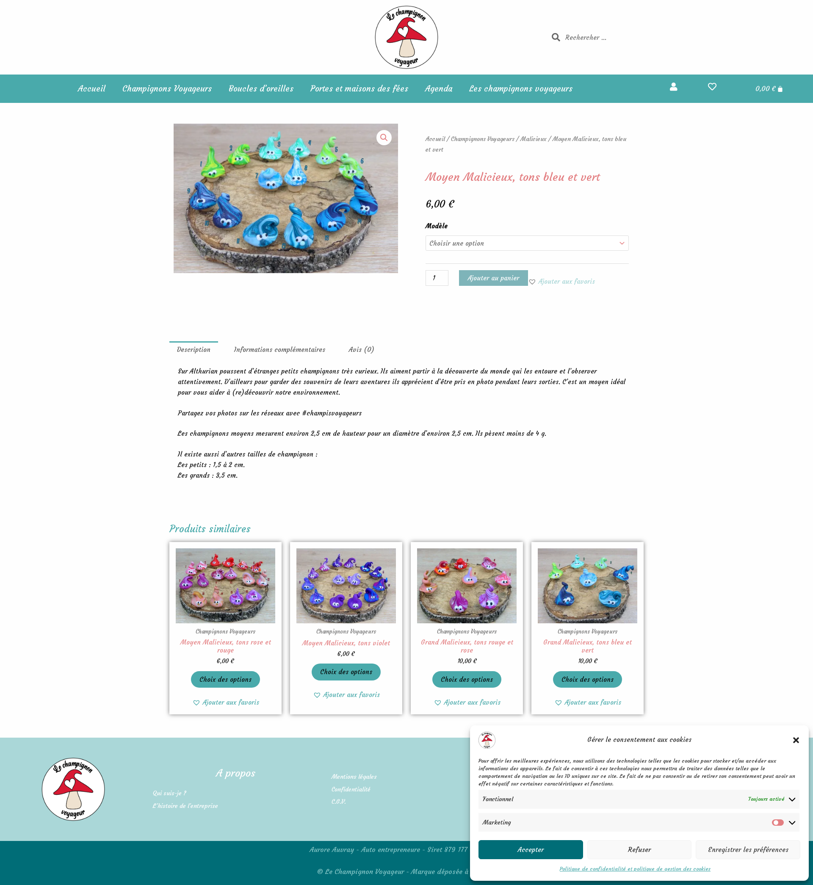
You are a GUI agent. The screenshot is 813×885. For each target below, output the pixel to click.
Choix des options (225, 679)
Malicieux (533, 139)
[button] (796, 740)
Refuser (639, 850)
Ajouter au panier (493, 278)
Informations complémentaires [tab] (279, 350)
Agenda (438, 88)
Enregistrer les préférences (748, 850)
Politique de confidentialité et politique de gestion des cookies (635, 869)
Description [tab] (193, 350)
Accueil (91, 88)
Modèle (437, 226)
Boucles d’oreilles (261, 88)
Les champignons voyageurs (520, 88)
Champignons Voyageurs (167, 88)
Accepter (531, 850)
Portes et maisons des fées (359, 88)
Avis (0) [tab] (361, 350)
